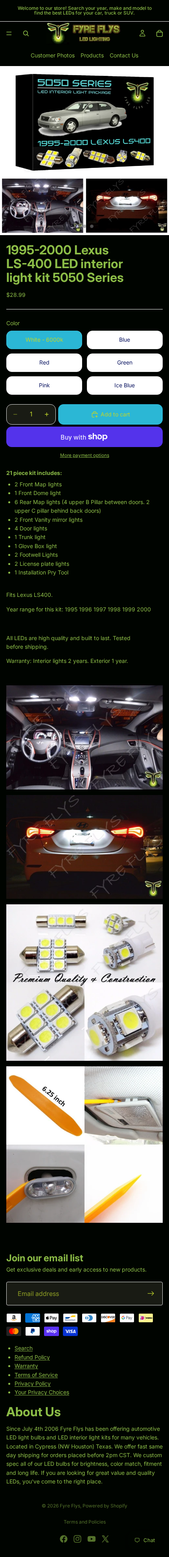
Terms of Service (36, 1374)
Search (24, 1348)
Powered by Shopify (105, 1506)
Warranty (26, 1365)
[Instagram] (77, 1539)
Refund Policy (32, 1356)
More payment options (84, 455)
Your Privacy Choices (42, 1392)
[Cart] (159, 33)
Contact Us (124, 55)
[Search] (26, 33)
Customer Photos (53, 55)
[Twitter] (105, 1539)
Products (92, 55)
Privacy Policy (33, 1383)
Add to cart (115, 414)
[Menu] (9, 33)
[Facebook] (63, 1539)
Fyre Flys (70, 1506)
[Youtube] (91, 1539)
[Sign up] (151, 1293)
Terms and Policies (85, 1522)
